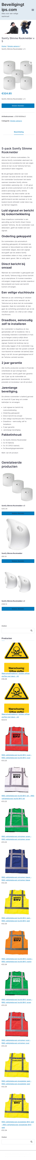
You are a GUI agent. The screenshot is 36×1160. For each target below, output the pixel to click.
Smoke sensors (13, 46)
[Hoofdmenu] (32, 10)
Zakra (19, 1156)
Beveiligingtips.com (24, 1154)
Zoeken (4, 626)
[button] (31, 63)
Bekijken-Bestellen (18, 106)
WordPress (27, 1156)
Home (4, 46)
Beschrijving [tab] (19, 132)
